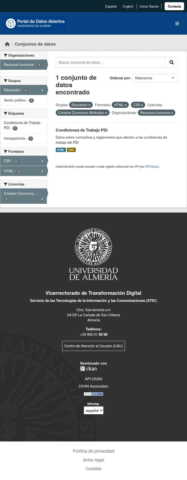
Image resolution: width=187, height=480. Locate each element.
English (128, 6)
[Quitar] (89, 105)
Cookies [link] (94, 468)
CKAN (88, 368)
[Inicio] (7, 44)
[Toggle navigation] (177, 23)
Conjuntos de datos (35, 44)
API (136, 166)
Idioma (93, 403)
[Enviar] (171, 62)
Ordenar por (120, 77)
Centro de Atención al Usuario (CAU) (93, 345)
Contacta (174, 6)
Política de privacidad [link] (93, 451)
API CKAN (93, 378)
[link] (174, 6)
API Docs (151, 166)
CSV (71, 150)
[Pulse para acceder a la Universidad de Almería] (93, 253)
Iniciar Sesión (149, 6)
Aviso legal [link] (93, 459)
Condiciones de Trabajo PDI (81, 130)
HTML (60, 150)
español (111, 6)
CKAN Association (93, 385)
